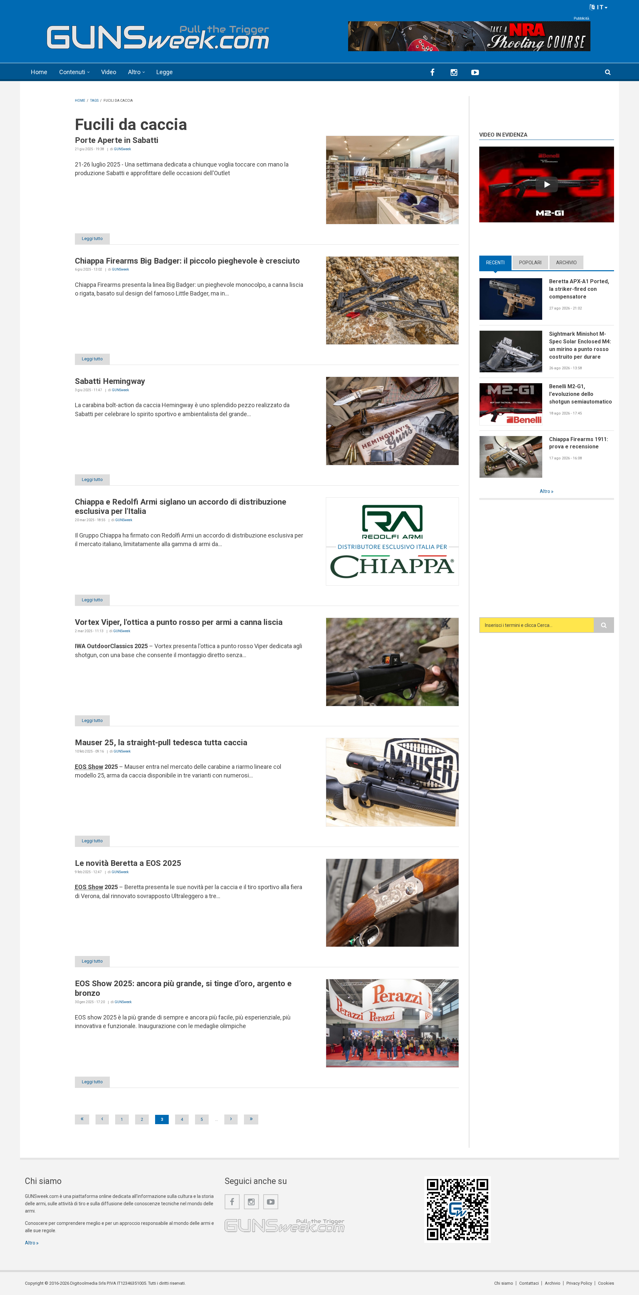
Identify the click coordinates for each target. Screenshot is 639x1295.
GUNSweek (122, 149)
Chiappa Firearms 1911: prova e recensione (578, 443)
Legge (164, 71)
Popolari (530, 262)
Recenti (499, 262)
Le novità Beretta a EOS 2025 (128, 863)
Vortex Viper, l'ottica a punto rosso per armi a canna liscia (179, 622)
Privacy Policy (579, 1283)
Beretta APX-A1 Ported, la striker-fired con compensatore (579, 288)
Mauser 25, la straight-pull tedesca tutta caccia (161, 742)
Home (39, 71)
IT (599, 7)
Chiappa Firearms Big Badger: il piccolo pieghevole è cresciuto (187, 261)
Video (108, 71)
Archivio (566, 262)
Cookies (606, 1283)
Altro (134, 71)
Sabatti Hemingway (110, 381)
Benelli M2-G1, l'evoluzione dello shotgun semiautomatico (580, 394)
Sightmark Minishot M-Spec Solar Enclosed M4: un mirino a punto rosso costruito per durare (580, 345)
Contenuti (72, 71)
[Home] (158, 34)
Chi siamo (503, 1283)
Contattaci (529, 1283)
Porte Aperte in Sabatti (116, 140)
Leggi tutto (92, 238)
